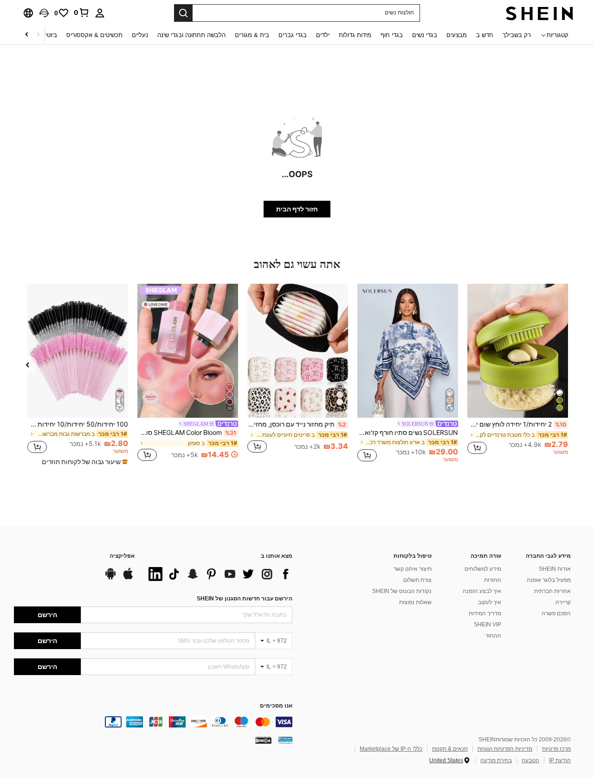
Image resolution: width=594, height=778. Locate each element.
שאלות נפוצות (415, 602)
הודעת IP (560, 760)
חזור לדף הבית (297, 209)
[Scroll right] (27, 35)
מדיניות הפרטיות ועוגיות (505, 749)
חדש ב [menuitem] (484, 35)
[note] (83, 461)
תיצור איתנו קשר (413, 569)
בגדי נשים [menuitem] (424, 35)
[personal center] (99, 13)
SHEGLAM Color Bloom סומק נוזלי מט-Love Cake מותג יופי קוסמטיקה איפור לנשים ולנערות (186, 432)
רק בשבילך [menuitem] (517, 35)
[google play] (110, 578)
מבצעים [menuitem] (456, 35)
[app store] (128, 578)
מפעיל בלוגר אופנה (549, 580)
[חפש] (183, 13)
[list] (218, 574)
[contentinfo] (153, 721)
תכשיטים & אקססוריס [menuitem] (94, 35)
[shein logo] (539, 13)
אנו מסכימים (276, 706)
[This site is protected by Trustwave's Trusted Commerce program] (285, 740)
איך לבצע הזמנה (482, 591)
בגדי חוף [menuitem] (392, 35)
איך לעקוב (489, 602)
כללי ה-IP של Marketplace (391, 749)
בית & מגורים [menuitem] (252, 35)
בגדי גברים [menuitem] (292, 35)
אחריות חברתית (552, 591)
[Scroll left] (38, 35)
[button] (44, 13)
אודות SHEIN (555, 569)
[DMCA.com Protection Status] (263, 740)
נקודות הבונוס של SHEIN (402, 591)
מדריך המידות (485, 613)
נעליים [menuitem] (140, 35)
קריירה (563, 602)
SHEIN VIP (487, 624)
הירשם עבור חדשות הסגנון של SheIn (244, 598)
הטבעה (530, 760)
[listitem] (517, 373)
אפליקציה (122, 556)
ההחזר (493, 635)
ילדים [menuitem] (322, 35)
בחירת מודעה (496, 760)
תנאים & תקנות (450, 749)
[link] (82, 12)
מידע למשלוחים (483, 569)
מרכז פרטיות (556, 749)
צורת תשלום (417, 580)
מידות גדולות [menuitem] (355, 35)
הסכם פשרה (556, 613)
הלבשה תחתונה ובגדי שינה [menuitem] (191, 35)
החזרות (492, 580)
